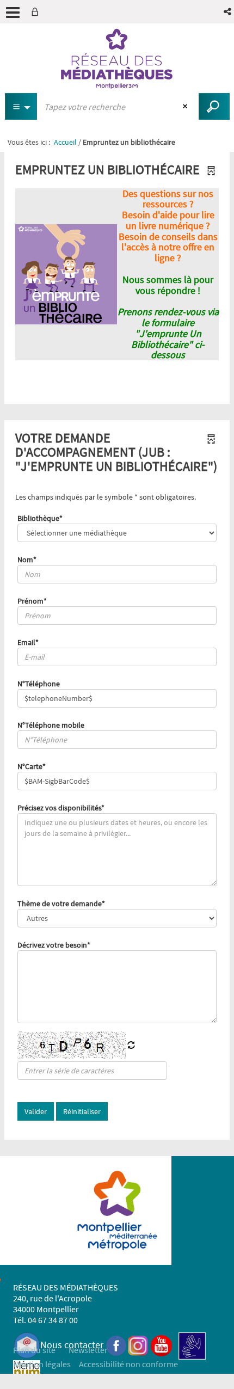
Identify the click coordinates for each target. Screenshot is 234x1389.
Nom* (26, 559)
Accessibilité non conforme (128, 1364)
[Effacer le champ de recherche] (186, 107)
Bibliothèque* (40, 518)
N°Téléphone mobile (50, 725)
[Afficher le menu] (12, 12)
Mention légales (42, 1364)
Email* (28, 642)
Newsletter (88, 1349)
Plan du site (34, 1349)
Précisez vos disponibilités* (60, 808)
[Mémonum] (26, 1373)
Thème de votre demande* (61, 903)
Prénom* (32, 601)
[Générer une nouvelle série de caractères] (131, 1045)
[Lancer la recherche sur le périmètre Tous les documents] (214, 106)
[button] (228, 11)
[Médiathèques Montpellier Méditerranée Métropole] (117, 59)
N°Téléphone (38, 684)
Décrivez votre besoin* (53, 945)
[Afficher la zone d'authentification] (37, 11)
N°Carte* (31, 766)
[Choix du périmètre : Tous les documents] (21, 106)
